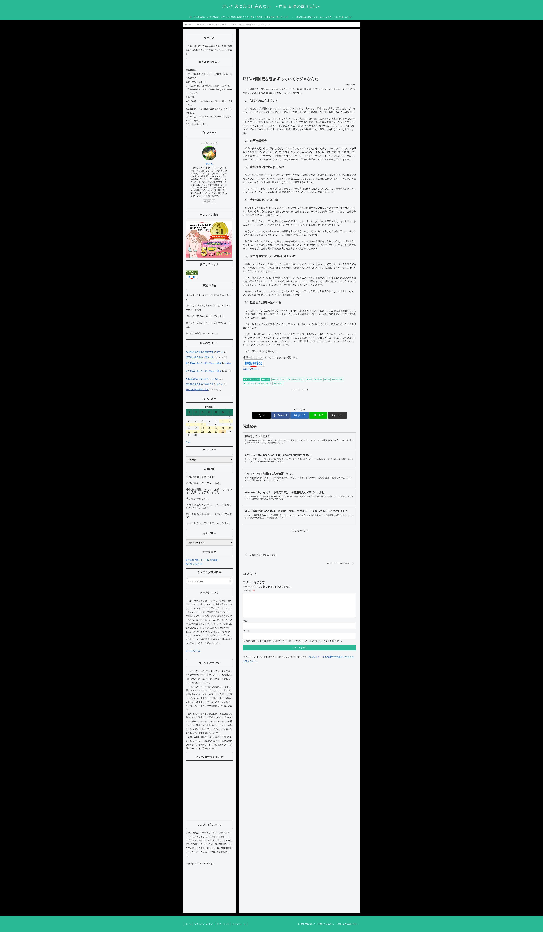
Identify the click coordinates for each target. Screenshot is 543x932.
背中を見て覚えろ (297, 379)
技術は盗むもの (280, 379)
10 (195, 424)
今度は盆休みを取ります (197, 378)
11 (202, 424)
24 (195, 431)
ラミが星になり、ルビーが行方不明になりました (208, 297)
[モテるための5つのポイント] (209, 239)
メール (246, 631)
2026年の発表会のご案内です (199, 352)
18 (202, 428)
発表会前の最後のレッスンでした (202, 333)
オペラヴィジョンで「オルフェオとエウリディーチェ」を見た (208, 307)
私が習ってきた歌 (194, 564)
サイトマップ (223, 924)
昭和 (310, 379)
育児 (270, 383)
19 (209, 428)
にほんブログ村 (251, 369)
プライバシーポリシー (204, 924)
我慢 (328, 379)
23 (189, 431)
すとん (209, 164)
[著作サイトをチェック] (205, 201)
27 (216, 431)
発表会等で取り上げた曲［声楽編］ (202, 560)
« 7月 (188, 441)
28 (223, 431)
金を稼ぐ (279, 383)
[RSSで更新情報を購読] (213, 201)
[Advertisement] (299, 54)
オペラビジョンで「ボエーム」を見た (204, 362)
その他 (266, 379)
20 (216, 428)
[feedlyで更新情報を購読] (209, 201)
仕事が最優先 (251, 383)
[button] (337, 415)
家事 (262, 383)
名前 (245, 621)
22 (229, 428)
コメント (249, 590)
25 (202, 431)
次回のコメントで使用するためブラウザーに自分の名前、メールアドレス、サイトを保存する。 (294, 641)
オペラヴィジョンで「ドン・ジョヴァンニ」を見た (208, 325)
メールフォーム (193, 651)
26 (209, 431)
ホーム (188, 924)
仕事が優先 (338, 379)
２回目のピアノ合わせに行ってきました (205, 316)
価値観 (319, 379)
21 (223, 428)
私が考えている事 (253, 379)
